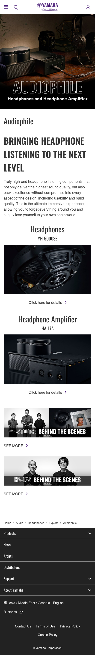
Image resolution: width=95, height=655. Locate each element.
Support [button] (9, 578)
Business (10, 611)
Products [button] (10, 533)
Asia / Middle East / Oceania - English (36, 602)
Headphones (36, 523)
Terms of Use (45, 626)
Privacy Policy (70, 626)
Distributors (12, 567)
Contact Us (23, 626)
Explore (54, 523)
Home (7, 523)
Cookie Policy (47, 634)
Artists (8, 556)
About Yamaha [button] (13, 590)
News (7, 544)
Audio (19, 523)
